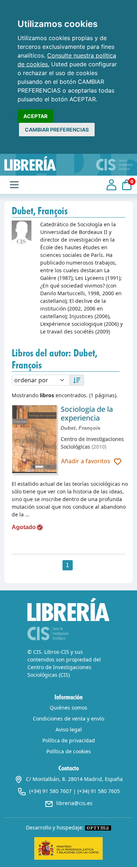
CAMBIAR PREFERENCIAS (57, 129)
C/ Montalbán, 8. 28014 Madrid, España (74, 779)
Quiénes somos (68, 707)
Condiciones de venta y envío (68, 718)
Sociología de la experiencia (87, 413)
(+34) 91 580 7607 (50, 791)
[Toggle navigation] (14, 185)
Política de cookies (68, 751)
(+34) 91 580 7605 (98, 791)
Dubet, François (80, 428)
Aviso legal (69, 729)
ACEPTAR (35, 116)
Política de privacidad (68, 740)
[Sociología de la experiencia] (34, 439)
